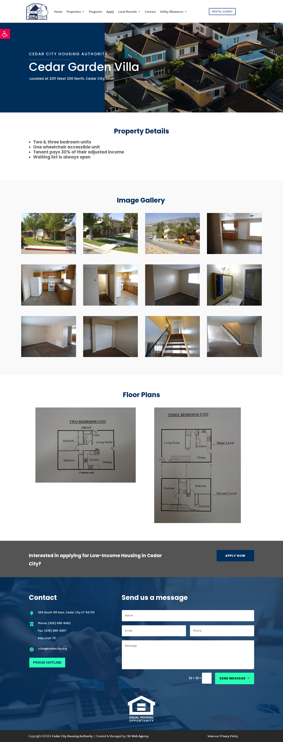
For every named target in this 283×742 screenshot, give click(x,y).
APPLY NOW (235, 555)
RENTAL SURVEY (222, 11)
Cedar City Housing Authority (72, 736)
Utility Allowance (171, 11)
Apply (110, 11)
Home (58, 11)
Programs (95, 11)
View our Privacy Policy (223, 736)
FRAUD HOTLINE (47, 662)
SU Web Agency (138, 736)
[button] (5, 34)
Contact (150, 11)
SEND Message (232, 678)
